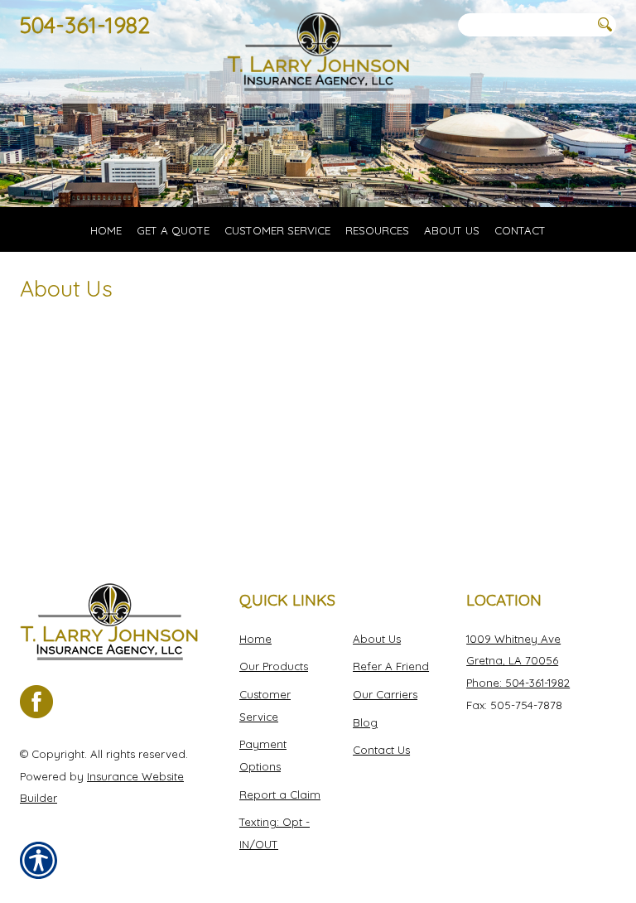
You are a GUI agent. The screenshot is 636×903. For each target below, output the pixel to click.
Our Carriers (385, 694)
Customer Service (265, 705)
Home (255, 638)
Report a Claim (279, 794)
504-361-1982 (85, 25)
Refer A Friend (391, 666)
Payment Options (263, 755)
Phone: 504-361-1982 (518, 682)
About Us (377, 638)
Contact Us (381, 749)
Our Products (273, 666)
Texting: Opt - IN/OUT (274, 833)
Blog (365, 722)
